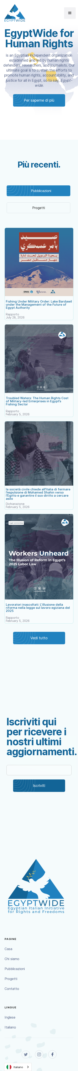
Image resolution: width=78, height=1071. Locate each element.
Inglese (10, 1017)
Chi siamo (12, 959)
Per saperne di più (39, 100)
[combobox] (18, 1067)
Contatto (12, 989)
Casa (8, 949)
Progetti (11, 979)
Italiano (10, 1027)
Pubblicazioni (15, 969)
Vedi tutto (39, 638)
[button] (70, 13)
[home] (13, 13)
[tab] (38, 190)
